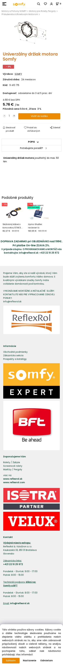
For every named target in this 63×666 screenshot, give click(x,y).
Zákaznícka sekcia (13, 355)
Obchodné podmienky (15, 352)
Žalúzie (16, 462)
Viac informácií (24, 654)
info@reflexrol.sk (29, 252)
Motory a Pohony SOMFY (14, 11)
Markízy (7, 469)
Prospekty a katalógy (15, 359)
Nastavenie (29, 660)
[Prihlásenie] (51, 4)
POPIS (31, 141)
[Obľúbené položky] (45, 4)
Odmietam (46, 660)
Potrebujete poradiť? (31, 148)
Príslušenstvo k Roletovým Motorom (20, 14)
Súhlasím (11, 660)
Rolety (6, 462)
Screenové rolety (12, 466)
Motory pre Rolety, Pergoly (42, 11)
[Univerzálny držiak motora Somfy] (31, 34)
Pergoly (18, 469)
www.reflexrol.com (14, 482)
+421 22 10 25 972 (49, 252)
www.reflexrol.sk (12, 478)
